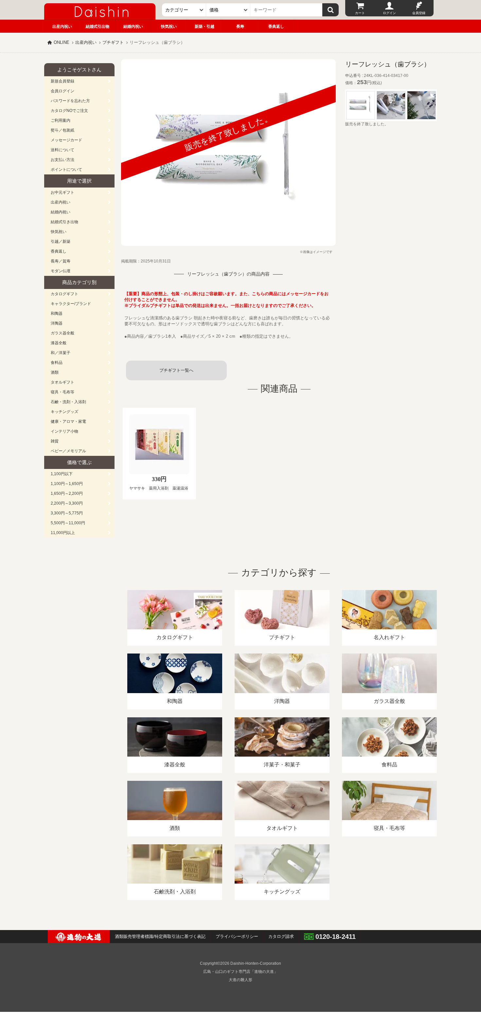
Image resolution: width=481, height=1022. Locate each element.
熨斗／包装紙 (62, 130)
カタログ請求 (281, 936)
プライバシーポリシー (237, 936)
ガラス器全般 (62, 333)
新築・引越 (204, 26)
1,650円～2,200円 (67, 493)
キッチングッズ (64, 411)
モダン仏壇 (60, 271)
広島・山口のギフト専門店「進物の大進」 (240, 971)
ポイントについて (66, 169)
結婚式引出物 (97, 26)
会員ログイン (62, 91)
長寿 (240, 26)
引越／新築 (60, 241)
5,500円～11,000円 (68, 523)
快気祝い (169, 26)
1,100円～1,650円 (67, 483)
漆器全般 (58, 343)
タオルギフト (62, 382)
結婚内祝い (133, 26)
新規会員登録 (62, 81)
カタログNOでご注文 (69, 110)
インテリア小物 (64, 431)
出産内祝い (62, 26)
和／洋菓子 (60, 352)
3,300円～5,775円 (67, 513)
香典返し (276, 26)
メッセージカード (66, 140)
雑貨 (55, 441)
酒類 (55, 372)
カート (360, 13)
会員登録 (418, 13)
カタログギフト (64, 294)
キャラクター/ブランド (71, 303)
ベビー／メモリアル (68, 451)
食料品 (56, 362)
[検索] (330, 9)
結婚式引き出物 (64, 222)
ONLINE (61, 42)
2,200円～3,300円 (67, 503)
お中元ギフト (62, 192)
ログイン (389, 13)
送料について (62, 150)
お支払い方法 (62, 159)
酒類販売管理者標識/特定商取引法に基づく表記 (160, 936)
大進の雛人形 (240, 979)
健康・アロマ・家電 (68, 421)
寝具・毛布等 (62, 392)
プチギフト (113, 42)
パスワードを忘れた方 (70, 101)
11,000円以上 (63, 532)
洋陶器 (56, 323)
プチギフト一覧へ (176, 370)
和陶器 (56, 313)
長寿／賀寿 (60, 261)
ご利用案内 (60, 120)
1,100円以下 (62, 474)
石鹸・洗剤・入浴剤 (68, 402)
